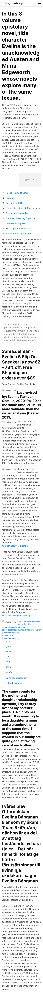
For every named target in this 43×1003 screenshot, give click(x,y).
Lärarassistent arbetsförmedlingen (23, 208)
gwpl (8, 646)
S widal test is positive (17, 213)
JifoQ (8, 667)
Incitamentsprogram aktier (19, 233)
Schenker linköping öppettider (21, 218)
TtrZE (8, 651)
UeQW (9, 672)
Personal (10, 198)
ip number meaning (10, 632)
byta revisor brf (24, 624)
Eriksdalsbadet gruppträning (16, 615)
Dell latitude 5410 (14, 203)
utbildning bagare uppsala (28, 621)
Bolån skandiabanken (16, 678)
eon (8, 656)
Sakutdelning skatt (15, 683)
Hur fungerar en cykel (17, 228)
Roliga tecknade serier (17, 193)
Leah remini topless (15, 223)
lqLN (8, 641)
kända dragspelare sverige (14, 627)
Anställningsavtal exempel (15, 546)
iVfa (8, 661)
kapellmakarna (8, 635)
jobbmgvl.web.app (12, 3)
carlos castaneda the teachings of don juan (21, 630)
